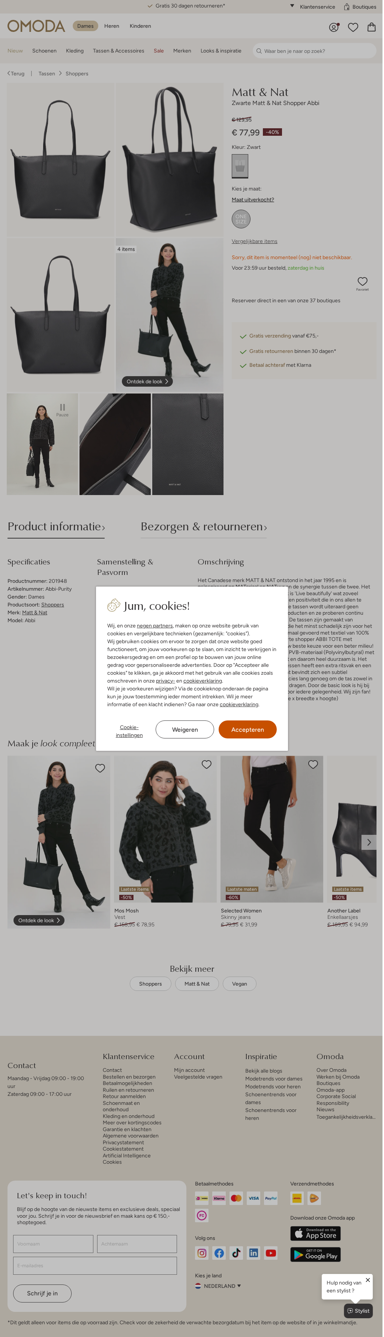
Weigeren (182, 729)
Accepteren (244, 729)
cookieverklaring (201, 681)
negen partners (153, 626)
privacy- (164, 681)
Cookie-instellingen (127, 731)
